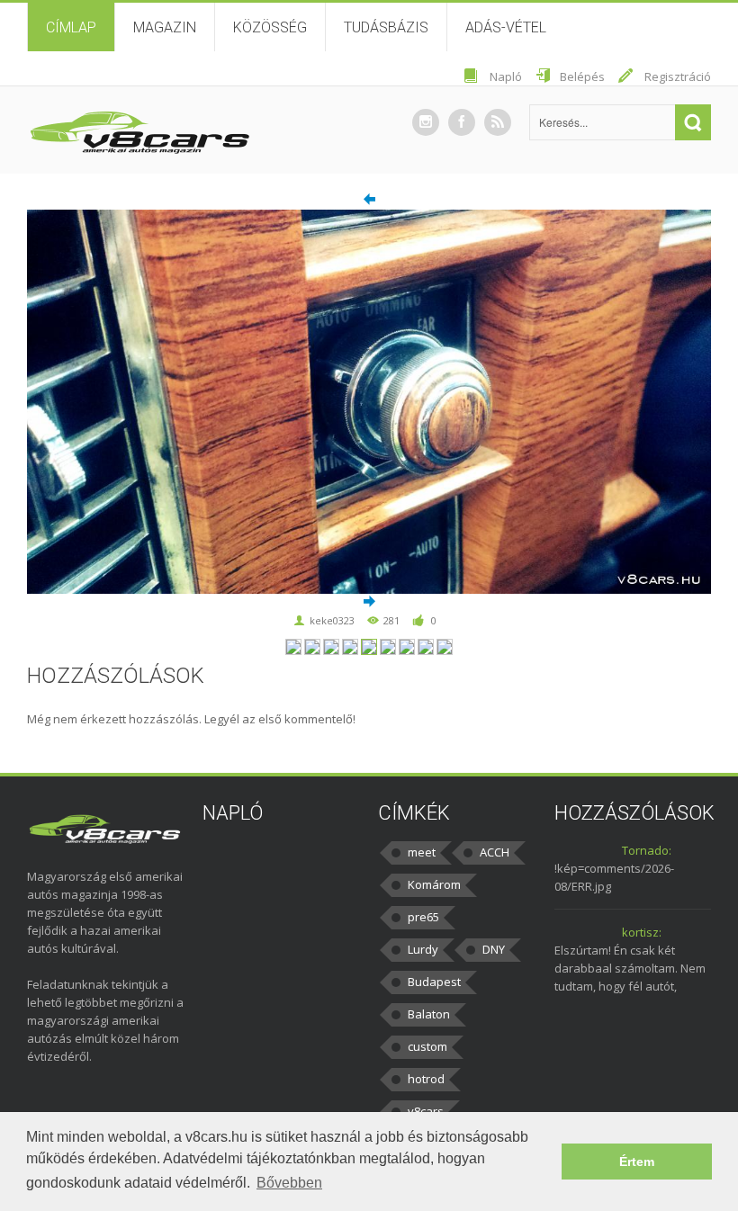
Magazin (164, 27)
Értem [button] (636, 1161)
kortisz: (642, 932)
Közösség (270, 27)
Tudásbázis (386, 27)
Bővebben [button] (289, 1182)
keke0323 (332, 620)
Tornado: (646, 850)
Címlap (71, 27)
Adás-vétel (505, 27)
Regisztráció (677, 76)
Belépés (582, 76)
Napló (506, 76)
